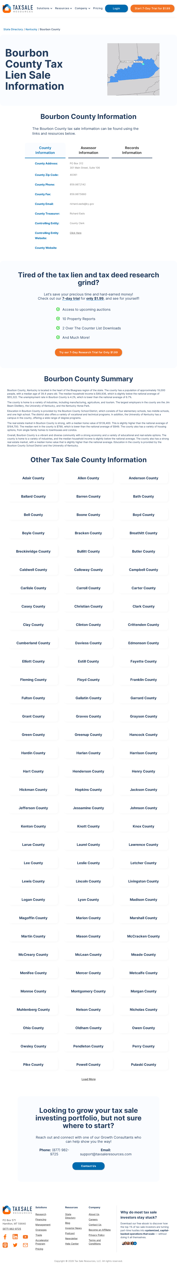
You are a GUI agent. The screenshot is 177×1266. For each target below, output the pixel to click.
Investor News (73, 1228)
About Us (94, 1214)
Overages (41, 1229)
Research (40, 1214)
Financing (40, 1219)
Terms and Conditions (95, 1242)
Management (42, 1224)
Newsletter (71, 1238)
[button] (44, 8)
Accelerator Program (42, 1242)
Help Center (72, 1243)
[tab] (45, 150)
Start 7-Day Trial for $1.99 (152, 8)
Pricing (98, 8)
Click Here (75, 232)
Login (116, 8)
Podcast (70, 1233)
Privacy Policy (97, 1234)
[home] (18, 8)
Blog (67, 1222)
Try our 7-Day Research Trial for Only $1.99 (88, 352)
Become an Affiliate (100, 1229)
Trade (38, 1234)
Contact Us (95, 1224)
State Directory (70, 1216)
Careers (93, 1219)
